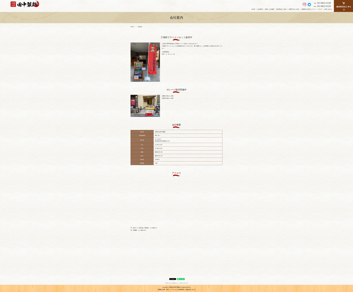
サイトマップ (184, 283)
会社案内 (260, 9)
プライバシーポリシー (171, 283)
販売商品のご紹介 (281, 9)
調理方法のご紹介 (294, 9)
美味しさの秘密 (269, 9)
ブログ (320, 9)
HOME (253, 9)
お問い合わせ (328, 9)
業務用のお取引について (309, 9)
